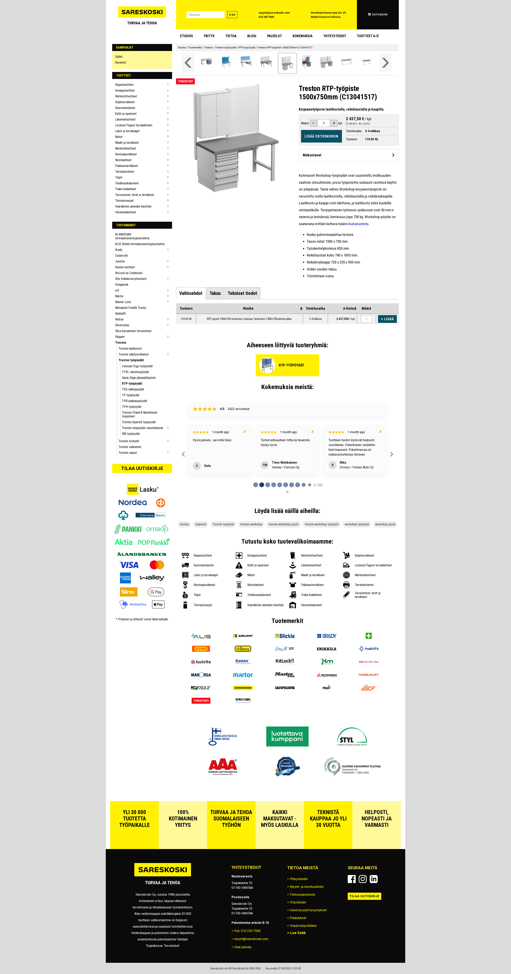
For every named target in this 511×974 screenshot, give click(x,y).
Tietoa (231, 36)
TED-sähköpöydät (133, 389)
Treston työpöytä (223, 547)
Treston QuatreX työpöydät (139, 422)
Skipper (120, 337)
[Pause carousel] (287, 514)
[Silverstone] (285, 710)
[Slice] (369, 710)
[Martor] (243, 697)
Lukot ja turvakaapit (127, 131)
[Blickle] (285, 658)
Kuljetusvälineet (125, 102)
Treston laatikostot (130, 348)
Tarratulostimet (124, 172)
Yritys (209, 36)
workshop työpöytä (357, 547)
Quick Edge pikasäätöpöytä (138, 378)
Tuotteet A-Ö (368, 36)
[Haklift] (369, 671)
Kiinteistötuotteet (126, 96)
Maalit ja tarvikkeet (127, 143)
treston (184, 547)
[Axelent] (243, 658)
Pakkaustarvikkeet (126, 166)
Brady (118, 250)
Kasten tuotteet (125, 267)
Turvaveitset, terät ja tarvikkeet (134, 195)
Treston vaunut (128, 453)
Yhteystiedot (334, 36)
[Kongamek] (327, 684)
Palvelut (274, 36)
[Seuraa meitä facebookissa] (352, 901)
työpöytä (200, 547)
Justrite (120, 261)
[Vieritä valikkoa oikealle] (385, 62)
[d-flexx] (243, 671)
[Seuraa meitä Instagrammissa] (363, 901)
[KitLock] (285, 684)
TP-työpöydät (130, 395)
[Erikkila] (327, 671)
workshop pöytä (385, 547)
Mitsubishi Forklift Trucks (130, 308)
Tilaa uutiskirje (142, 468)
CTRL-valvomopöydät (135, 372)
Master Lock (123, 302)
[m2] (369, 684)
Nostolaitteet (123, 160)
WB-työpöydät (131, 434)
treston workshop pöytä (283, 547)
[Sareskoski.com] (163, 898)
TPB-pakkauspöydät (134, 401)
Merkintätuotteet (125, 148)
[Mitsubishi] (327, 697)
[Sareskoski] (243, 710)
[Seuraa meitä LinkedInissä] (374, 901)
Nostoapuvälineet (126, 154)
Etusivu (186, 36)
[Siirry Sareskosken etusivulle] (142, 14)
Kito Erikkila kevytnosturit (131, 279)
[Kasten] (243, 684)
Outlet (119, 57)
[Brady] (327, 658)
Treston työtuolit (129, 441)
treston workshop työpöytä (322, 547)
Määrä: (305, 123)
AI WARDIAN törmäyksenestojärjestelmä (132, 236)
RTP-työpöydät (132, 383)
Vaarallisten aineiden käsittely (133, 206)
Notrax (119, 319)
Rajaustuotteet (124, 85)
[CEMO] (201, 671)
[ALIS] (201, 658)
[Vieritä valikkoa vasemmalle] (188, 62)
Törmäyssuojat (124, 201)
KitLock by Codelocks (129, 273)
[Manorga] (201, 697)
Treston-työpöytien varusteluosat (142, 428)
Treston (120, 342)
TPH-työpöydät (131, 407)
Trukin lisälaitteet (125, 189)
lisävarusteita (358, 224)
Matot (119, 137)
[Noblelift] (369, 697)
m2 (117, 290)
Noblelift (120, 313)
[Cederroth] (369, 658)
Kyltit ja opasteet (126, 114)
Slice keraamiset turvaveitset (133, 331)
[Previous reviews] (183, 465)
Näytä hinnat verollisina (326, 16)
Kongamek (121, 284)
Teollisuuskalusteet (127, 183)
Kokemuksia (303, 36)
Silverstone (122, 325)
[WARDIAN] (243, 723)
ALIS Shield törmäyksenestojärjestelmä (139, 244)
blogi (251, 36)
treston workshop (251, 547)
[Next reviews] (391, 465)
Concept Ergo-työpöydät (137, 366)
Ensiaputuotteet (125, 90)
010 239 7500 (266, 16)
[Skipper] (327, 710)
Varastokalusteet (125, 212)
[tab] (191, 293)
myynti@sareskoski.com (274, 12)
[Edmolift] (285, 671)
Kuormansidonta (125, 108)
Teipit (118, 177)
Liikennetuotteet (125, 119)
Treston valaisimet (130, 447)
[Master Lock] (285, 697)
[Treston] (201, 723)
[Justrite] (201, 684)
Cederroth (121, 255)
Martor (119, 296)
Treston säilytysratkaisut (134, 354)
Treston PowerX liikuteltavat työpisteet (139, 414)
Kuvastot (120, 62)
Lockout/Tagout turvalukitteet (133, 125)
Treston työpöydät (131, 360)
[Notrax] (201, 710)
